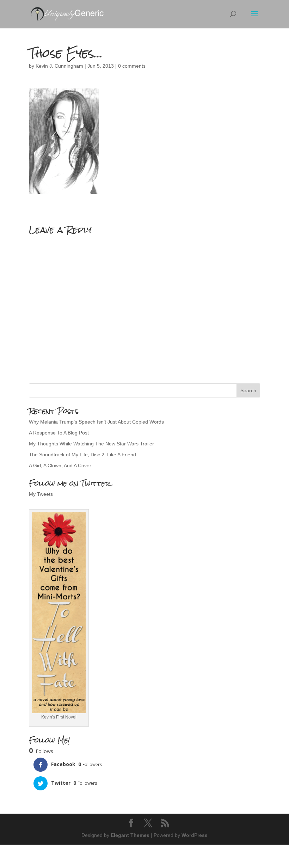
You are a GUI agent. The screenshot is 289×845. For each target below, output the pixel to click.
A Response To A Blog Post (59, 433)
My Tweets (41, 494)
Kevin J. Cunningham (59, 66)
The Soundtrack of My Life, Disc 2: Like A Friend (82, 454)
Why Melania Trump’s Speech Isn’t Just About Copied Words (96, 422)
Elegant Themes (130, 835)
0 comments (132, 66)
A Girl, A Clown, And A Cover (60, 465)
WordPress (195, 835)
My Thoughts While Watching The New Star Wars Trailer (91, 443)
